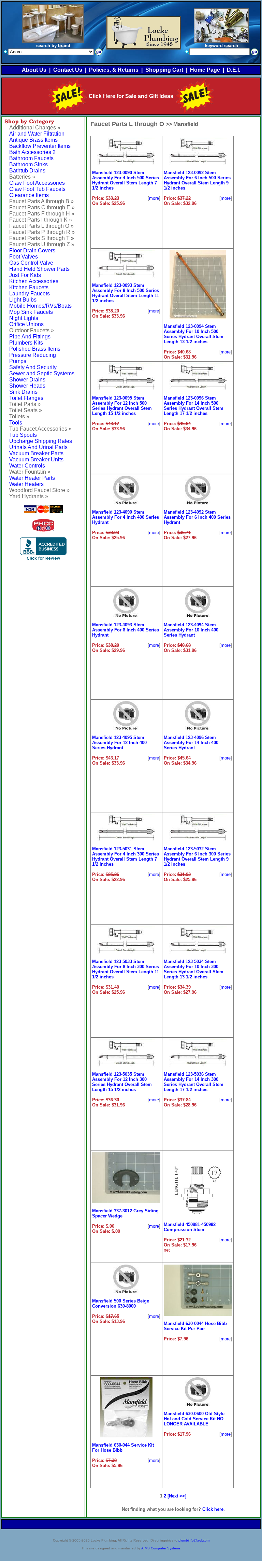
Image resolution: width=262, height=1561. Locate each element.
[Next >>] (177, 1496)
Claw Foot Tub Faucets (37, 189)
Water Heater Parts (32, 478)
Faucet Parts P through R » (42, 232)
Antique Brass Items (33, 140)
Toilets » (19, 416)
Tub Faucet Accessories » (40, 429)
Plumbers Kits (26, 343)
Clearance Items (29, 195)
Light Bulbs (23, 300)
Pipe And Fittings (29, 336)
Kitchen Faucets (28, 287)
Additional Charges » (34, 127)
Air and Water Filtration (36, 134)
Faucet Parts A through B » (41, 201)
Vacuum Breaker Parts (36, 453)
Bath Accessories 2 (32, 152)
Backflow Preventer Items (40, 146)
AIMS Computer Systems (160, 1548)
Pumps (17, 361)
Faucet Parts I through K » (40, 220)
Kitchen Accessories (33, 281)
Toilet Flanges (26, 398)
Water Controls (27, 466)
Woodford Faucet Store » (39, 490)
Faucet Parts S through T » (41, 238)
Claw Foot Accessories (37, 183)
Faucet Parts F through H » (41, 214)
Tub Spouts (23, 435)
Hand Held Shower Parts (39, 269)
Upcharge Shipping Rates (40, 441)
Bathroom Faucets (31, 158)
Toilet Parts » (25, 404)
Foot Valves (23, 257)
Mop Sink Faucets (31, 312)
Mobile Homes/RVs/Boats (40, 306)
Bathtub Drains (27, 170)
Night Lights (23, 318)
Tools (15, 423)
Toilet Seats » (25, 410)
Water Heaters (26, 484)
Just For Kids (25, 275)
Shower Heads (27, 386)
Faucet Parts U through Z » (41, 244)
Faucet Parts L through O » (41, 226)
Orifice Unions (26, 324)
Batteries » (22, 177)
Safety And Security (33, 367)
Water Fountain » (29, 472)
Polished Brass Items (34, 349)
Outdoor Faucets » (31, 330)
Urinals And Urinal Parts (38, 447)
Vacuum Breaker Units (36, 459)
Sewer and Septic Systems (41, 373)
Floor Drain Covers (32, 250)
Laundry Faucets (29, 293)
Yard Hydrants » (28, 496)
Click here (212, 1509)
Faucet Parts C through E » (42, 207)
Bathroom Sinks (28, 164)
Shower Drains (27, 379)
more (154, 198)
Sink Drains (23, 392)
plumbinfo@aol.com (193, 1540)
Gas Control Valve (31, 263)
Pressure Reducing (32, 355)
